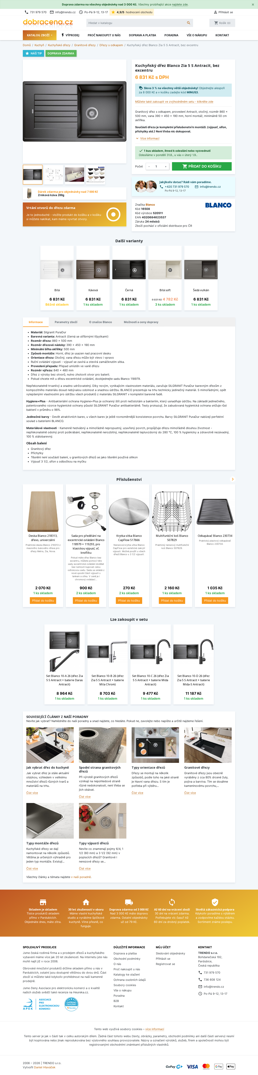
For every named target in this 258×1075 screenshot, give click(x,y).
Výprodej (70, 35)
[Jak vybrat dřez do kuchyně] (50, 745)
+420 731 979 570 (177, 186)
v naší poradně (81, 877)
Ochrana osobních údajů (130, 980)
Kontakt (222, 35)
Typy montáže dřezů (42, 843)
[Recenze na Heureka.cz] (71, 1006)
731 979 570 (35, 12)
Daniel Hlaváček (44, 1067)
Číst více (32, 793)
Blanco (150, 204)
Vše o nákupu (197, 35)
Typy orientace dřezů (148, 767)
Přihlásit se (163, 958)
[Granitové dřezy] (208, 745)
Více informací (149, 138)
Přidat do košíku (201, 166)
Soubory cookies (125, 985)
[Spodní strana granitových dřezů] (102, 745)
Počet (139, 166)
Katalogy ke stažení (127, 974)
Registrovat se (165, 964)
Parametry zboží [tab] (66, 322)
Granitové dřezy (197, 767)
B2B (116, 1001)
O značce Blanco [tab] (100, 322)
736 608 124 (212, 979)
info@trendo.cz (63, 12)
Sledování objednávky (170, 953)
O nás (117, 964)
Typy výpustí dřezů (94, 843)
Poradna (171, 35)
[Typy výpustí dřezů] (102, 821)
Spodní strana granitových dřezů (100, 769)
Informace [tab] (36, 322)
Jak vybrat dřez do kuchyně (47, 767)
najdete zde (180, 4)
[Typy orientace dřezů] (155, 745)
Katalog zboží (38, 35)
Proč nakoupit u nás (104, 35)
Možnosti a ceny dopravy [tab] (141, 322)
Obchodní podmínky (127, 958)
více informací (154, 1029)
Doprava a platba (142, 35)
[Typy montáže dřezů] (50, 821)
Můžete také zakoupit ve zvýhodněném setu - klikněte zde (174, 101)
